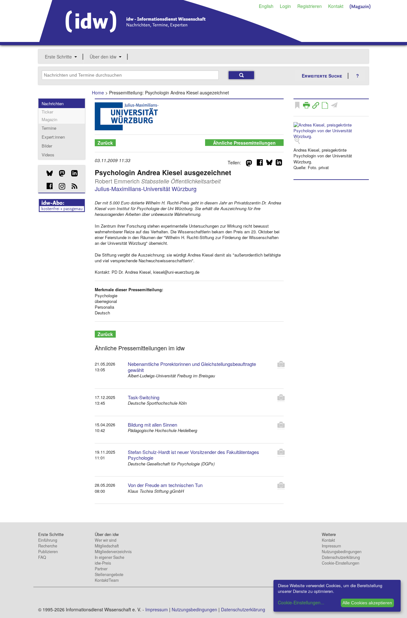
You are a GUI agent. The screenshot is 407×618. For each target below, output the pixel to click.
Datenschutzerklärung (341, 557)
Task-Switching (143, 397)
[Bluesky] (47, 173)
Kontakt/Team (107, 580)
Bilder (47, 146)
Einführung (47, 540)
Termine (49, 128)
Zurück (105, 143)
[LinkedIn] (72, 173)
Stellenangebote (109, 574)
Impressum (331, 546)
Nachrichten (53, 103)
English (266, 6)
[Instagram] (59, 186)
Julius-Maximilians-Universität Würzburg (146, 188)
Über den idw (103, 56)
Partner (101, 569)
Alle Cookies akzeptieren (367, 602)
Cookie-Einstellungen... (301, 602)
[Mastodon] (59, 173)
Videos (48, 155)
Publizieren (48, 551)
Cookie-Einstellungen (340, 563)
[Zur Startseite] (170, 40)
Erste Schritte (58, 56)
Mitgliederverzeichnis (113, 551)
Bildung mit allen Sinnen (152, 424)
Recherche (47, 546)
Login (285, 6)
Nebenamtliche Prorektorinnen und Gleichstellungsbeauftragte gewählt (192, 366)
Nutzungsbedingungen (342, 551)
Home (98, 92)
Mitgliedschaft (107, 546)
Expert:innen (53, 137)
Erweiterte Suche (322, 75)
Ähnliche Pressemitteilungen (244, 143)
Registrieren (309, 6)
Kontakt (335, 6)
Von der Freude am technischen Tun (165, 485)
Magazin (49, 119)
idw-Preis (103, 563)
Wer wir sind (105, 540)
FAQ (42, 557)
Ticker (47, 112)
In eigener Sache (109, 557)
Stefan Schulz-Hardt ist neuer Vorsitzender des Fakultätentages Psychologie (193, 455)
